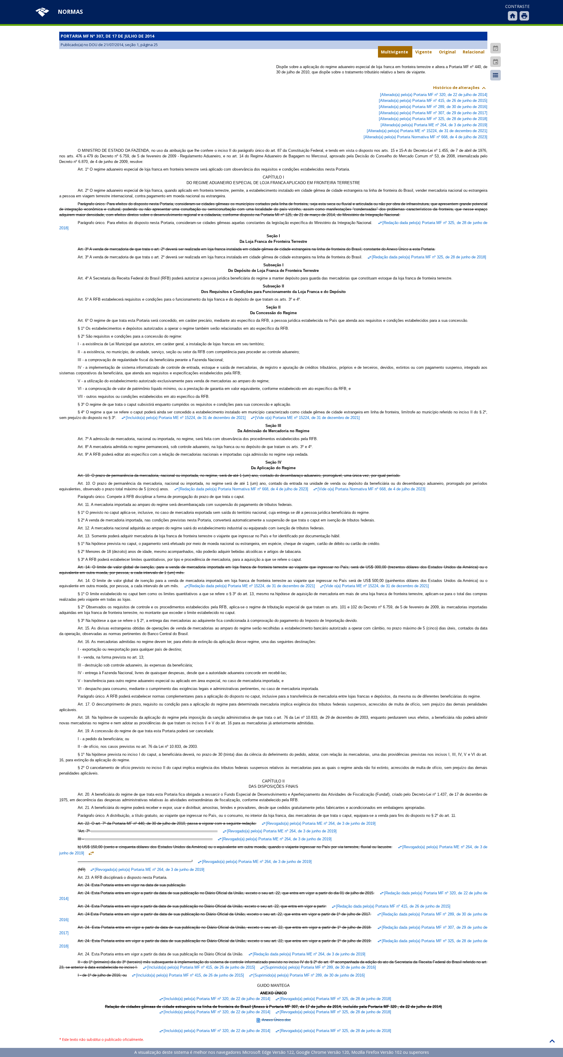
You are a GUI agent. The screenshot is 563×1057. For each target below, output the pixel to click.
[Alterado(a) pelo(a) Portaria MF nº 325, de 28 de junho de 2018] (433, 119)
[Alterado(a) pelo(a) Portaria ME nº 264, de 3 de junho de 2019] (434, 125)
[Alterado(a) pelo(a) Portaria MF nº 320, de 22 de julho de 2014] (433, 94)
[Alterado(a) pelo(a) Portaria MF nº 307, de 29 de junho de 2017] (433, 113)
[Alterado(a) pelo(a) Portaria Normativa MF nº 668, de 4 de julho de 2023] (425, 137)
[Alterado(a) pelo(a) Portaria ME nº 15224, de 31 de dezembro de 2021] (427, 131)
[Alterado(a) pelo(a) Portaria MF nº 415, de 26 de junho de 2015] (433, 100)
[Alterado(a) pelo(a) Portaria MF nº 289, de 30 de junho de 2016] (433, 107)
